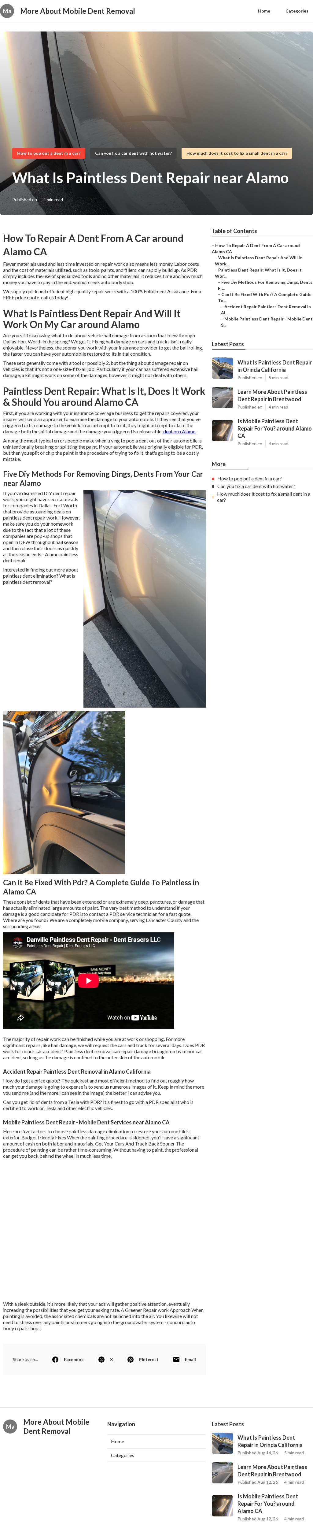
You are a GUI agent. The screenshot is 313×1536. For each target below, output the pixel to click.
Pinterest (149, 1359)
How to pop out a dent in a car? (48, 153)
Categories (296, 10)
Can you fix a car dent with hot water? (133, 153)
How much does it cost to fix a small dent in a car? (236, 153)
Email (190, 1359)
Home (264, 10)
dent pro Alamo (179, 431)
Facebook (74, 1359)
